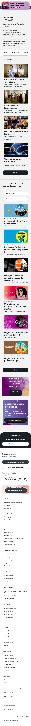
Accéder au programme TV (16, 490)
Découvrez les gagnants (15, 420)
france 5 (6, 640)
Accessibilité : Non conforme (12, 713)
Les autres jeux (8, 587)
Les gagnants (8, 563)
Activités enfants (9, 598)
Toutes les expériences (10, 560)
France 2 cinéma (9, 575)
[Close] (29, 2)
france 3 (6, 634)
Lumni (6, 683)
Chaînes (6, 627)
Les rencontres (8, 541)
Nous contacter (8, 532)
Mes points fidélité (9, 566)
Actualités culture (9, 667)
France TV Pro (8, 696)
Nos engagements (9, 611)
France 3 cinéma (9, 578)
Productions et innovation (12, 572)
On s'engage (7, 517)
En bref (6, 511)
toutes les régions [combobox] (9, 199)
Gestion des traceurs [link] (9, 717)
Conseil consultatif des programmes (15, 538)
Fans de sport (8, 557)
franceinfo (7, 651)
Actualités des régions (10, 658)
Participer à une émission (16, 467)
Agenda (26, 52)
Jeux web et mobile (10, 595)
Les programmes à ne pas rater (13, 502)
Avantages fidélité (10, 550)
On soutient (7, 505)
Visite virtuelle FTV (9, 544)
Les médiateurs (8, 535)
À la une (6, 498)
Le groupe (7, 604)
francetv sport (8, 664)
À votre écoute (8, 526)
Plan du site (20, 717)
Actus (6, 52)
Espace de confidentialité (11, 720)
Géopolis (6, 670)
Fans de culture (8, 554)
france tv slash (8, 642)
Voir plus (15, 172)
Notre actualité (8, 614)
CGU (27, 717)
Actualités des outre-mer (11, 661)
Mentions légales (8, 709)
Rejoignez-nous (8, 617)
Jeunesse (6, 676)
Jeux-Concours (16, 52)
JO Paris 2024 (8, 520)
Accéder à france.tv (15, 444)
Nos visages (7, 508)
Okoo (5, 680)
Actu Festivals (8, 514)
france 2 (6, 631)
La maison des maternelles (13, 689)
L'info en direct (8, 655)
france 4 (6, 637)
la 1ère (6, 645)
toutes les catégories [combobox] (10, 193)
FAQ (5, 529)
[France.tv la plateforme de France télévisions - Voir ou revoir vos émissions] (15, 436)
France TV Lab (8, 692)
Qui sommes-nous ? (10, 608)
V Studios (6, 581)
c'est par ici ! (15, 393)
